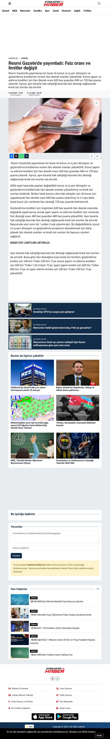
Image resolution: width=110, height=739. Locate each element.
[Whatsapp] (57, 678)
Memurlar (25, 10)
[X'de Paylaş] (16, 156)
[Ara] (99, 3)
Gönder (16, 555)
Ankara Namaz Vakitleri (22, 695)
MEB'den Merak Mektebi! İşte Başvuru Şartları (57, 601)
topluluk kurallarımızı (36, 565)
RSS (30, 727)
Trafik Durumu (65, 695)
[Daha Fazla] (26, 156)
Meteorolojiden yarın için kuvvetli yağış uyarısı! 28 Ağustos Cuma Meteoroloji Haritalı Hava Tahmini (29, 425)
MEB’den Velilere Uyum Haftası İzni (51, 654)
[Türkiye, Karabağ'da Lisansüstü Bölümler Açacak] (77, 407)
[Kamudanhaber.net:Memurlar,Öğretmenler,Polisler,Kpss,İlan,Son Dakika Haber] (54, 3)
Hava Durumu (66, 688)
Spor (47, 10)
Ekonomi (66, 10)
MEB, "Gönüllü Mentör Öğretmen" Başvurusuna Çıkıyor (27, 461)
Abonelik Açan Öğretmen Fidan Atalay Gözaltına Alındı (61, 614)
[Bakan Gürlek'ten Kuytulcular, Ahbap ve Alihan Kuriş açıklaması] (77, 372)
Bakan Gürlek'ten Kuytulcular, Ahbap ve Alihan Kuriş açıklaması (75, 388)
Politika (87, 10)
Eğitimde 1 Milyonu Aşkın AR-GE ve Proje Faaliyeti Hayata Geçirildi (62, 641)
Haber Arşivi (65, 708)
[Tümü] (98, 589)
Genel (56, 10)
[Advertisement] (57, 36)
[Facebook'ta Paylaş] (11, 156)
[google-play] (67, 716)
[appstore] (43, 716)
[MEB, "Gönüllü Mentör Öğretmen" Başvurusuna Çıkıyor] (32, 445)
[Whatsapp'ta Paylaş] (21, 156)
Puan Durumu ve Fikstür (22, 701)
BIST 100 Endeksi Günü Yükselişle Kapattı (55, 628)
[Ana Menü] (9, 3)
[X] (52, 678)
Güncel (5, 10)
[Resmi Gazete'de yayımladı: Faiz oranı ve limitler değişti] (55, 125)
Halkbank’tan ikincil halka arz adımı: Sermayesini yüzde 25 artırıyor (28, 388)
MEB (14, 10)
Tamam (99, 736)
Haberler (13, 58)
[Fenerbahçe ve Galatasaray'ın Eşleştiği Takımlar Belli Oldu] (77, 445)
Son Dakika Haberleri (20, 708)
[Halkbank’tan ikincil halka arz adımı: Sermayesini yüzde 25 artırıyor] (32, 372)
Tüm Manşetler (66, 701)
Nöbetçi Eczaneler (20, 688)
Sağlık (77, 10)
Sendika (37, 10)
